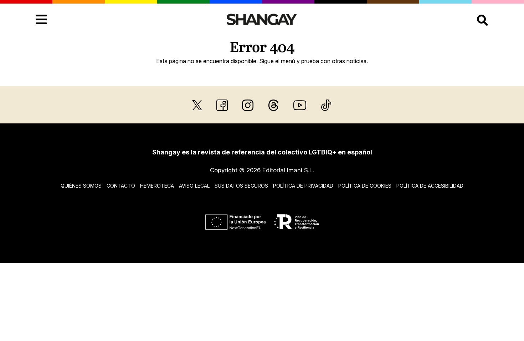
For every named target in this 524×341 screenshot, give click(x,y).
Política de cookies (364, 186)
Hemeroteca (157, 186)
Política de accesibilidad (429, 186)
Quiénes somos (81, 186)
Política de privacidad (303, 186)
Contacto (121, 186)
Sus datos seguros (241, 186)
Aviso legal (194, 186)
